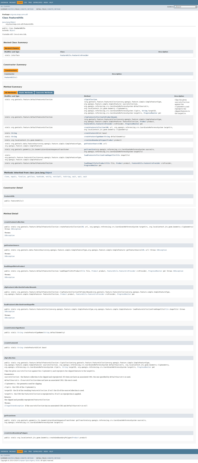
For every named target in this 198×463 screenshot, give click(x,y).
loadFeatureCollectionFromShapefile (99, 155)
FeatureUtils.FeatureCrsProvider (74, 55)
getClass (31, 177)
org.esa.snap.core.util (19, 14)
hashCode (40, 177)
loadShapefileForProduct (94, 163)
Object (12, 30)
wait (74, 177)
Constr (23, 9)
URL (107, 127)
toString (66, 177)
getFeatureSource (91, 144)
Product (143, 121)
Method (30, 9)
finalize (22, 177)
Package (12, 2)
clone (6, 177)
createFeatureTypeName (93, 136)
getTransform (89, 149)
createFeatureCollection (94, 127)
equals (13, 177)
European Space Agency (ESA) (29, 460)
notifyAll (57, 177)
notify (48, 177)
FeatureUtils (9, 77)
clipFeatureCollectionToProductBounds (100, 117)
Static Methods (26, 93)
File (118, 155)
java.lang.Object (8, 22)
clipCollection (90, 99)
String (144, 111)
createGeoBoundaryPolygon (95, 140)
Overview (4, 2)
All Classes (5, 6)
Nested (11, 9)
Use (25, 2)
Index (46, 2)
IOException (16, 229)
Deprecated (37, 2)
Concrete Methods (44, 93)
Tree (30, 2)
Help (51, 2)
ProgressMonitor (150, 113)
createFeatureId (91, 133)
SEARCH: (170, 7)
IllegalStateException (14, 406)
